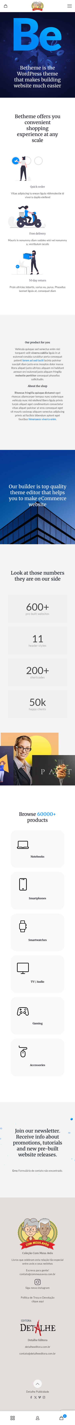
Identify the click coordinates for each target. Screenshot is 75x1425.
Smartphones (37, 898)
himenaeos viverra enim (42, 419)
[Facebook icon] (31, 1397)
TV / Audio (37, 981)
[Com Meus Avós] (37, 6)
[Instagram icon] (43, 1397)
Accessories (37, 1065)
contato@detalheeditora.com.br (37, 1353)
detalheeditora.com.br (37, 1346)
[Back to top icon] (37, 1384)
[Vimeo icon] (39, 1397)
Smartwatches (37, 940)
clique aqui (38, 1301)
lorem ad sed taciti (33, 360)
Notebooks (37, 856)
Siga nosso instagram (37, 1287)
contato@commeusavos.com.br (37, 1274)
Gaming (38, 1023)
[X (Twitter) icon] (35, 1397)
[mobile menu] (69, 6)
